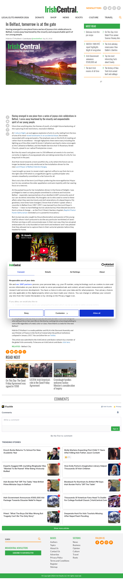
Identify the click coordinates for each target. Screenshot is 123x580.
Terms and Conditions (59, 560)
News (75, 542)
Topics (53, 545)
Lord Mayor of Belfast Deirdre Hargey (31, 167)
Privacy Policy (56, 557)
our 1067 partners (24, 284)
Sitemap (53, 567)
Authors (53, 542)
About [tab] (102, 272)
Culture (76, 551)
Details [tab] (48, 272)
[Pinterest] (119, 8)
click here (66, 342)
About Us (54, 548)
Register (54, 564)
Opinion (76, 548)
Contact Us (55, 551)
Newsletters (93, 8)
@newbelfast (37, 38)
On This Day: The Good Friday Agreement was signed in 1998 (16, 383)
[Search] (120, 17)
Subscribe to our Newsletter (23, 553)
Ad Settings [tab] (75, 272)
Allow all (96, 313)
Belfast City (26, 346)
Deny (26, 313)
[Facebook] (105, 8)
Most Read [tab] (91, 26)
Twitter (52, 335)
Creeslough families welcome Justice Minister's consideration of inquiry (64, 384)
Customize (60, 313)
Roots (75, 557)
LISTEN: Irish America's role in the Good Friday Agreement (40, 382)
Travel (75, 554)
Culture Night (20, 133)
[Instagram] (114, 8)
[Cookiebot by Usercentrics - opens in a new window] (103, 265)
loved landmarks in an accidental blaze (42, 135)
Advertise (54, 554)
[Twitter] (110, 8)
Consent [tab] (21, 272)
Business (76, 545)
